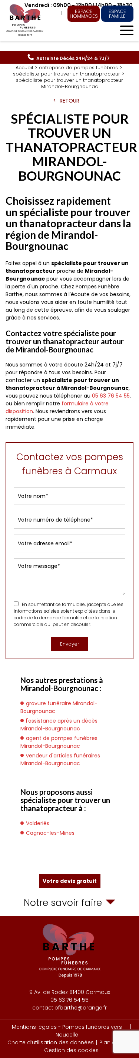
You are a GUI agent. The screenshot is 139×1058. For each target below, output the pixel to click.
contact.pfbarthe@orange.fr (69, 1007)
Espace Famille (117, 14)
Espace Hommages (84, 14)
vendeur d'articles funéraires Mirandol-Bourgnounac (60, 759)
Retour (69, 100)
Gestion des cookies (71, 1050)
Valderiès (37, 823)
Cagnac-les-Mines (50, 833)
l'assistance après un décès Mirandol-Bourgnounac (58, 724)
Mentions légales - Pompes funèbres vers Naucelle (67, 1030)
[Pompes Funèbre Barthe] (26, 20)
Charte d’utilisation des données (50, 1042)
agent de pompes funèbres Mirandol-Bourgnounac (58, 742)
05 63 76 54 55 (73, 58)
